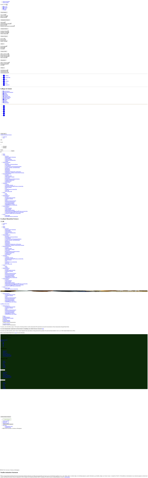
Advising (2, 22)
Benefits (2, 47)
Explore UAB (3, 133)
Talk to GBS (5, 374)
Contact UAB (6, 420)
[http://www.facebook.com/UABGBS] (3, 342)
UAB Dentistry (3, 71)
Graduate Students (4, 28)
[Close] (7, 4)
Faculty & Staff (3, 51)
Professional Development (10, 298)
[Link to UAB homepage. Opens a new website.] (10, 391)
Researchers (3, 60)
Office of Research (4, 62)
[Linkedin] (4, 115)
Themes (4, 351)
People (4, 192)
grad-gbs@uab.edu (3, 339)
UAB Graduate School (7, 356)
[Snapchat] (4, 113)
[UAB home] (74, 132)
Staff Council (3, 57)
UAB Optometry (3, 72)
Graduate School (3, 31)
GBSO (11, 301)
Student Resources (6, 195)
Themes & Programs (6, 162)
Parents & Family (4, 36)
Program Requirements (7, 173)
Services (2, 38)
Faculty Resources (4, 56)
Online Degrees (3, 33)
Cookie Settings (7, 419)
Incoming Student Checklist (10, 294)
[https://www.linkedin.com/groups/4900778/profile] (3, 346)
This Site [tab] (4, 146)
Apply (4, 361)
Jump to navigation (6, 1)
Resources (2, 40)
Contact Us (5, 136)
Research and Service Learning (7, 26)
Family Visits (3, 41)
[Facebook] (4, 106)
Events (2, 48)
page (16, 332)
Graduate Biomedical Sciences (6, 134)
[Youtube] (4, 111)
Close (2, 221)
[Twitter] (4, 107)
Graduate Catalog (4, 32)
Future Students (4, 12)
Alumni (2, 43)
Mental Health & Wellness (10, 300)
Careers (4, 366)
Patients (2, 67)
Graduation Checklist (9, 295)
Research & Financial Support (10, 297)
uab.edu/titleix (67, 476)
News (4, 364)
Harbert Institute (3, 63)
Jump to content (6, 2)
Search (1, 149)
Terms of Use (6, 423)
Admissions (5, 183)
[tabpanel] (74, 150)
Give (4, 137)
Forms (6, 296)
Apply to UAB (3, 16)
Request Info (3, 17)
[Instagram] (4, 109)
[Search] (1, 139)
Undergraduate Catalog (5, 23)
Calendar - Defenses (6, 354)
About (4, 227)
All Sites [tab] (4, 147)
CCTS (2, 65)
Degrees (4, 362)
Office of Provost (4, 53)
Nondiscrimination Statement (6, 416)
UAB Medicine (3, 70)
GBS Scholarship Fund (7, 355)
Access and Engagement (9, 299)
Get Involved (3, 46)
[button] (74, 303)
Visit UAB (2, 14)
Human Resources (4, 55)
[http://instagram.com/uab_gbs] (3, 343)
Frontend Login (8, 427)
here (43, 328)
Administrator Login (9, 426)
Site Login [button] (5, 425)
